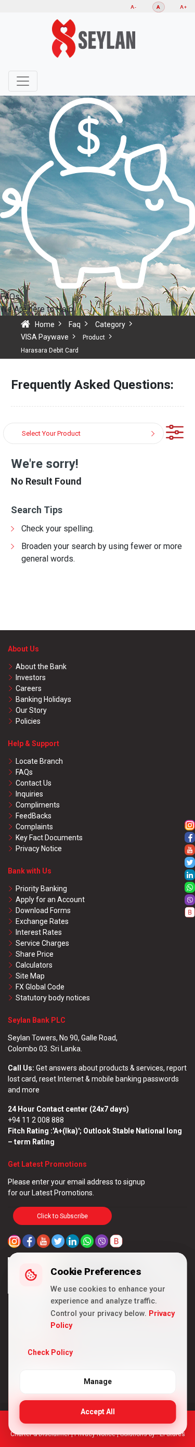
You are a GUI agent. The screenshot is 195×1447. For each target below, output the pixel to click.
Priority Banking (41, 888)
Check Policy (50, 1352)
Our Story (31, 710)
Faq (75, 324)
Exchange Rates (42, 921)
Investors (31, 677)
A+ (183, 7)
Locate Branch (39, 761)
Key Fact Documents (49, 837)
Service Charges (42, 943)
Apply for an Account (50, 899)
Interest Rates (39, 932)
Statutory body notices (53, 998)
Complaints (34, 827)
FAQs (24, 772)
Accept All (98, 1411)
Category (110, 324)
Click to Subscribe (62, 1216)
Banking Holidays (43, 699)
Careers (29, 688)
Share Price (35, 954)
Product (94, 337)
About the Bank (41, 666)
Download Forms (43, 910)
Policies (28, 721)
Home (45, 324)
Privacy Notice (39, 848)
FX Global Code (40, 987)
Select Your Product (51, 433)
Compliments (38, 805)
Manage (98, 1381)
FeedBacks (33, 816)
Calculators (34, 965)
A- (134, 7)
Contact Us (33, 783)
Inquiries (29, 794)
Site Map (30, 976)
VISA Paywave (45, 337)
